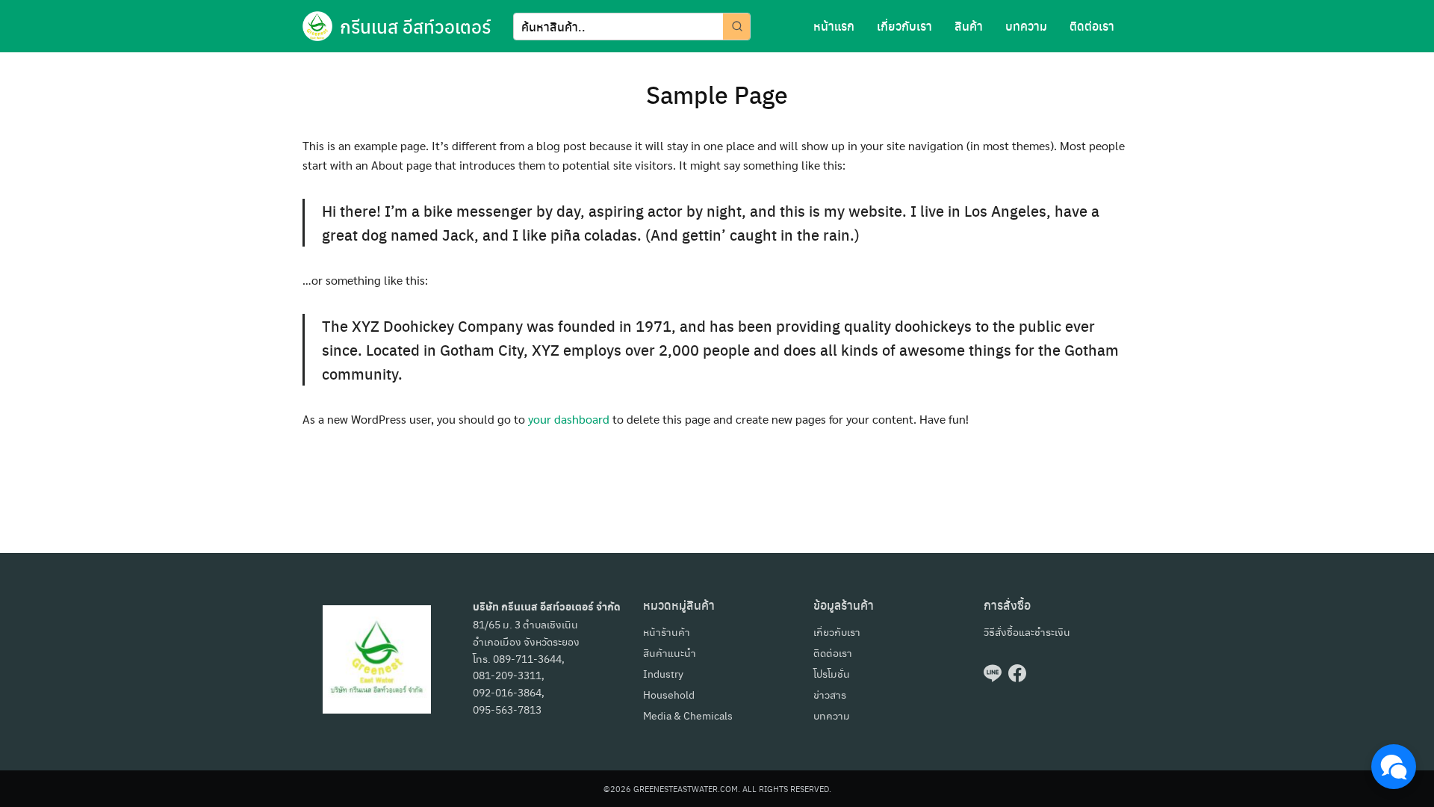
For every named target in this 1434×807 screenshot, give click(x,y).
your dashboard (568, 419)
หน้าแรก (833, 25)
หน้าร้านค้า (666, 631)
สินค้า (969, 25)
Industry (663, 673)
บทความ (1026, 25)
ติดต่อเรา (1092, 25)
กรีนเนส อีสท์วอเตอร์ (415, 26)
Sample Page (717, 94)
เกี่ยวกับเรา (904, 25)
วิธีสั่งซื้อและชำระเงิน (1027, 631)
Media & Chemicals (688, 715)
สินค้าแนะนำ (669, 652)
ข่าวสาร (829, 694)
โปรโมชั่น (831, 673)
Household (669, 694)
